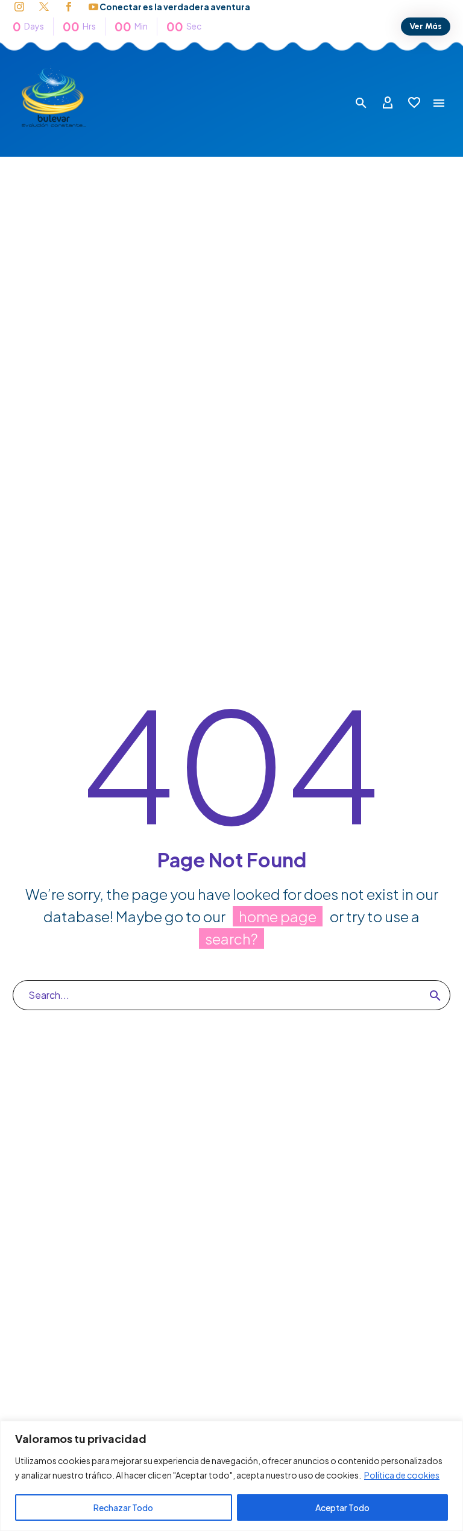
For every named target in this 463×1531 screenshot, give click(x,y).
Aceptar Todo (342, 1507)
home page (278, 916)
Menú (438, 103)
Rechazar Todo (123, 1507)
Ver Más (425, 26)
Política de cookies (401, 1475)
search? (231, 938)
